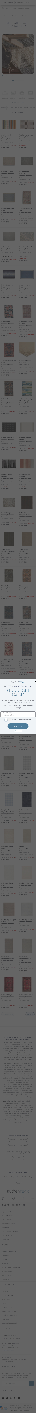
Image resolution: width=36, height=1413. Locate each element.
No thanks (18, 731)
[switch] (7, 719)
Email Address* (7, 712)
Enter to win (18, 726)
